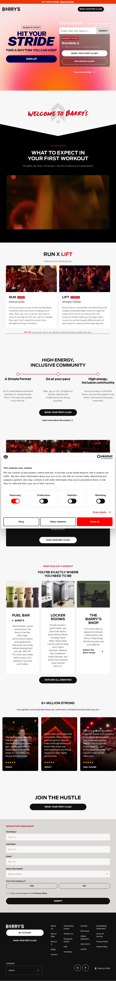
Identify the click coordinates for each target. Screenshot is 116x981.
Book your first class (25, 940)
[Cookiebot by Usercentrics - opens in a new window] (99, 457)
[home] (11, 9)
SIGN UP (31, 59)
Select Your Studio (14, 869)
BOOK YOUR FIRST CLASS (91, 9)
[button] (109, 9)
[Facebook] (85, 968)
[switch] (43, 501)
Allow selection (58, 521)
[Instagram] (77, 968)
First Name (11, 832)
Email (9, 856)
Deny (21, 521)
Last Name (11, 844)
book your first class (58, 412)
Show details (99, 512)
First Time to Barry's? (16, 881)
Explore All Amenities (58, 680)
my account (25, 933)
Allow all (94, 521)
